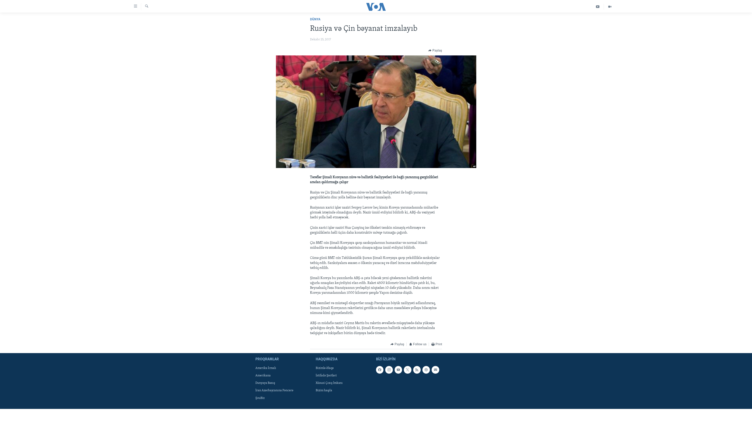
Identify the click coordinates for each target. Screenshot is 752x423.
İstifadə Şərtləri (326, 375)
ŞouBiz (260, 398)
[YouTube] (598, 7)
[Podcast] (426, 370)
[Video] (610, 7)
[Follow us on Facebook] (379, 370)
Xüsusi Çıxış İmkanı (329, 383)
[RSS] (417, 370)
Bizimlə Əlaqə (325, 368)
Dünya (315, 19)
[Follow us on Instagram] (389, 370)
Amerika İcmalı (265, 368)
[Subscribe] (435, 370)
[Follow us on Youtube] (398, 370)
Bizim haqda (324, 390)
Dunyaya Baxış (265, 383)
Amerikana (263, 375)
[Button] (435, 50)
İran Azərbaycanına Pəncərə (274, 390)
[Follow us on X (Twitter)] (407, 370)
